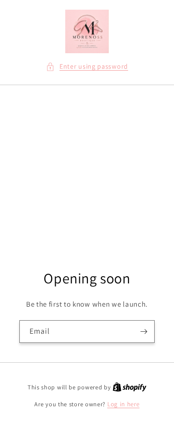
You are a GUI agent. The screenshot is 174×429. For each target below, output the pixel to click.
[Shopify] (129, 387)
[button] (87, 66)
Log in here (123, 404)
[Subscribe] (143, 331)
